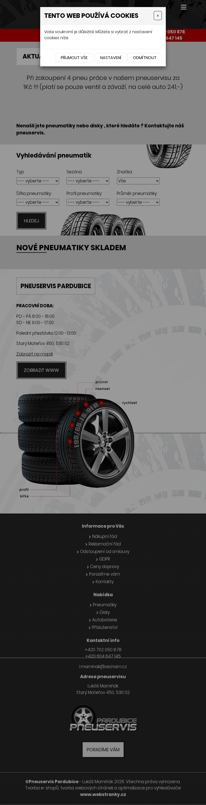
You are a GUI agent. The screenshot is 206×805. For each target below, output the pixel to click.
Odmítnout (145, 58)
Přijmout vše (74, 58)
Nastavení (110, 58)
